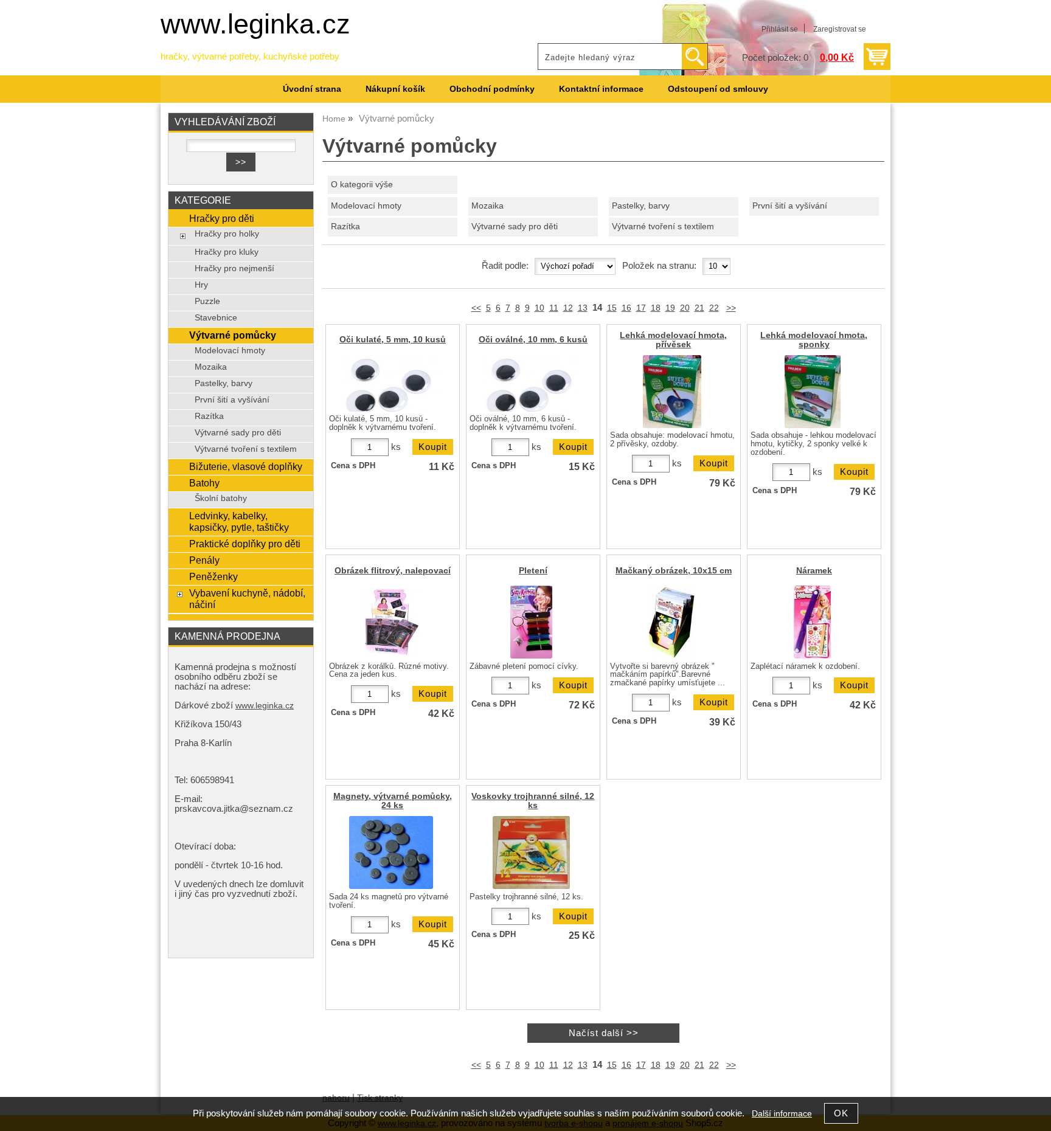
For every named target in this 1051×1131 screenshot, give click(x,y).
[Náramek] (812, 622)
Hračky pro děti (221, 218)
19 (670, 308)
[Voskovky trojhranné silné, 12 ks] (531, 852)
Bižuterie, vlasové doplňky (245, 466)
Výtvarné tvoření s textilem (663, 226)
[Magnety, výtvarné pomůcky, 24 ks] (391, 852)
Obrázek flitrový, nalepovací (393, 570)
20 (685, 308)
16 (626, 308)
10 (539, 308)
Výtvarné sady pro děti (514, 226)
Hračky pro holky (227, 233)
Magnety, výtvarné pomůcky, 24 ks (392, 801)
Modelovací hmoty (366, 205)
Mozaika (487, 205)
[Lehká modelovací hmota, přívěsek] (672, 391)
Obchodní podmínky (492, 89)
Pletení (533, 570)
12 (568, 308)
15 (612, 308)
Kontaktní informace (601, 89)
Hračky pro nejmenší (234, 268)
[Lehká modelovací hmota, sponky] (813, 391)
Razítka (345, 226)
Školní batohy (221, 498)
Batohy (204, 482)
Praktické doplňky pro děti (244, 543)
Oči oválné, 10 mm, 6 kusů (533, 339)
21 (699, 308)
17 (641, 308)
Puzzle (207, 301)
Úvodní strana (312, 89)
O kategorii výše (362, 184)
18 (656, 308)
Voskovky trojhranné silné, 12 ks (532, 801)
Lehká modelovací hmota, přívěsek (673, 340)
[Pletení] (531, 622)
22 (714, 308)
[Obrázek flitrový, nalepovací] (390, 622)
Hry (201, 284)
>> (731, 308)
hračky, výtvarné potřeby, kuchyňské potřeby (250, 56)
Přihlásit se (779, 29)
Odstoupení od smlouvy (718, 89)
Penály (204, 560)
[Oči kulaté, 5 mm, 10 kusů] (391, 383)
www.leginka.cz (255, 24)
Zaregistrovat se (839, 29)
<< (476, 308)
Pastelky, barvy (641, 205)
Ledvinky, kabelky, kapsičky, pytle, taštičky (239, 521)
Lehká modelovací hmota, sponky (813, 340)
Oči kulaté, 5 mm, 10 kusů (392, 339)
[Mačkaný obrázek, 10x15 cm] (671, 622)
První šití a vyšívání (789, 205)
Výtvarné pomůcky (232, 335)
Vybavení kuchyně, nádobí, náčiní (247, 598)
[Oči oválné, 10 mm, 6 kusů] (531, 383)
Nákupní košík (395, 89)
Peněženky (213, 576)
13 (583, 308)
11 (553, 308)
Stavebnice (216, 317)
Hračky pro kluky (226, 252)
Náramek (814, 570)
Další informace (782, 1113)
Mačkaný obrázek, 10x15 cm (674, 570)
